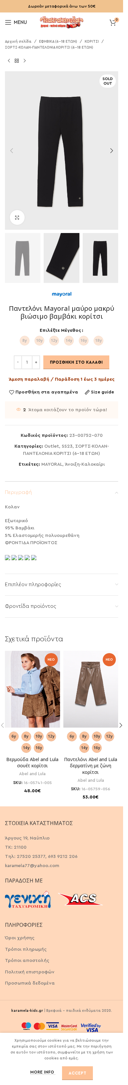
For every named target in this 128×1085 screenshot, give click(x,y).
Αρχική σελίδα (18, 41)
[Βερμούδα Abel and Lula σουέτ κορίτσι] (32, 689)
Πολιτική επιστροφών (29, 972)
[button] (11, 150)
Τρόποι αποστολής (27, 960)
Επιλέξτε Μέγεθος (60, 330)
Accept (77, 1073)
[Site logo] (61, 21)
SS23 (67, 446)
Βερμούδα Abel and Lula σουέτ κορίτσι (32, 762)
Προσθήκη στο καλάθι (76, 362)
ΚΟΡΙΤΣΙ (92, 41)
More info (42, 1072)
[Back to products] (17, 61)
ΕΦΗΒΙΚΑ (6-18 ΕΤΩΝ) (58, 41)
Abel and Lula (32, 774)
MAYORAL (51, 464)
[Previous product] (9, 61)
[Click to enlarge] (17, 217)
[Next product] (25, 61)
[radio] (25, 341)
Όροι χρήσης (19, 938)
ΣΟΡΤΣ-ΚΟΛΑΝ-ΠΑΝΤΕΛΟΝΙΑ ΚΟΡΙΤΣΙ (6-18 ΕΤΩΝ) (49, 47)
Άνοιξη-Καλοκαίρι (85, 464)
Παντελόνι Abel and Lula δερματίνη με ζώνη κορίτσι (90, 765)
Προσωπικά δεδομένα (30, 983)
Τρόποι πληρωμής (26, 949)
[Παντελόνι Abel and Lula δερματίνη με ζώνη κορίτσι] (90, 689)
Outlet (51, 446)
